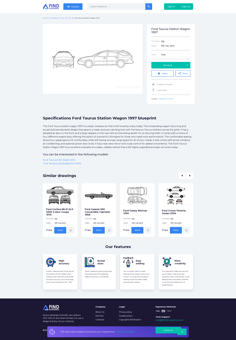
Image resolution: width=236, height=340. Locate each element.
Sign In (171, 6)
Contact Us (168, 330)
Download (176, 65)
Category (73, 6)
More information (125, 331)
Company (100, 307)
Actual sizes (101, 262)
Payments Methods (166, 307)
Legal (122, 307)
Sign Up (186, 6)
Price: (154, 54)
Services (99, 316)
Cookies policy (125, 316)
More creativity (180, 262)
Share (183, 73)
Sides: (154, 46)
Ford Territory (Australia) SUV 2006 (62, 163)
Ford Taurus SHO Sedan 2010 (59, 160)
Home (45, 18)
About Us (99, 312)
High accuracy (64, 262)
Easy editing (140, 262)
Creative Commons (165, 99)
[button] (182, 175)
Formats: (155, 41)
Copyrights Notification (130, 319)
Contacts (99, 319)
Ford (69, 18)
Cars (62, 18)
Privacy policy (125, 312)
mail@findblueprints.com (169, 320)
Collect (162, 73)
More (60, 230)
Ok (182, 332)
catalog (54, 18)
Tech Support (163, 317)
